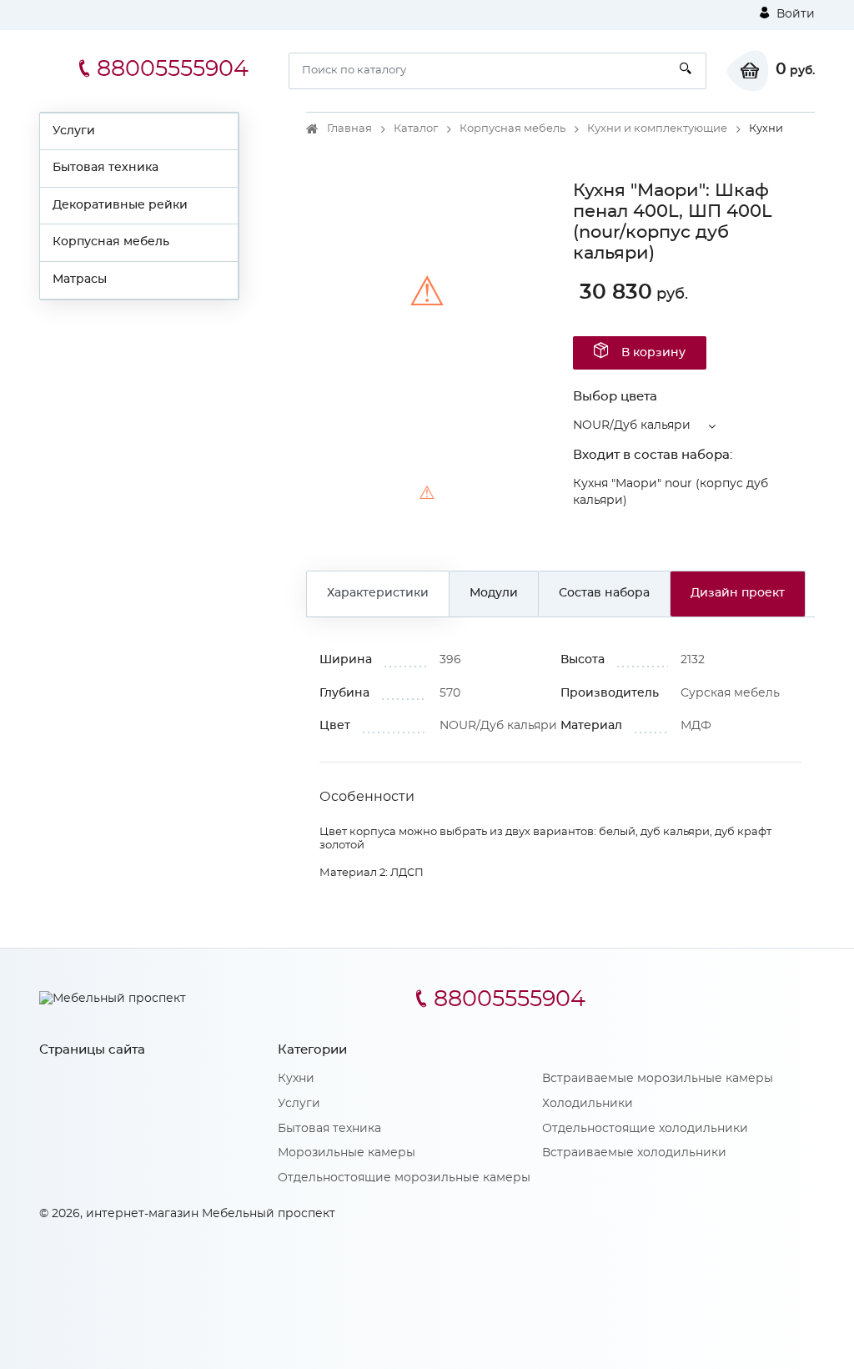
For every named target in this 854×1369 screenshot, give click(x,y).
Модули (494, 593)
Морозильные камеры (346, 1153)
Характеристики (378, 593)
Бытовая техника (105, 168)
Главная (349, 128)
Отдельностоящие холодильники (645, 1129)
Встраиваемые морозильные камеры (657, 1079)
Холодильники (587, 1104)
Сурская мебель (730, 693)
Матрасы (80, 279)
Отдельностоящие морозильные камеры (404, 1178)
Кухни (296, 1079)
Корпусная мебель (111, 242)
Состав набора (604, 593)
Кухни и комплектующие (657, 128)
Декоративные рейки (120, 205)
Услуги (74, 131)
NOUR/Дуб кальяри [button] (632, 425)
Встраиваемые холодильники (634, 1153)
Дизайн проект (738, 593)
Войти (794, 14)
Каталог (416, 128)
